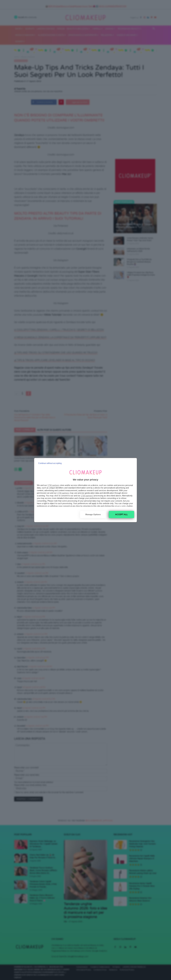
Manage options (93, 514)
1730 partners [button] (53, 485)
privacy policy (121, 506)
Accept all (121, 514)
